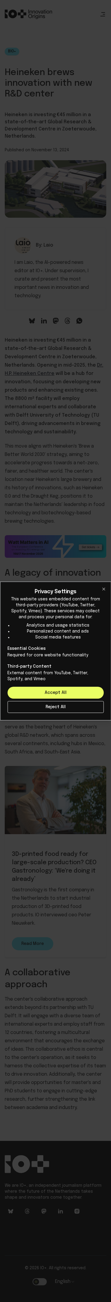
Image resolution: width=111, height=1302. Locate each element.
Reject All (56, 707)
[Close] (103, 589)
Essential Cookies (26, 649)
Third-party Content (29, 666)
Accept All (56, 693)
